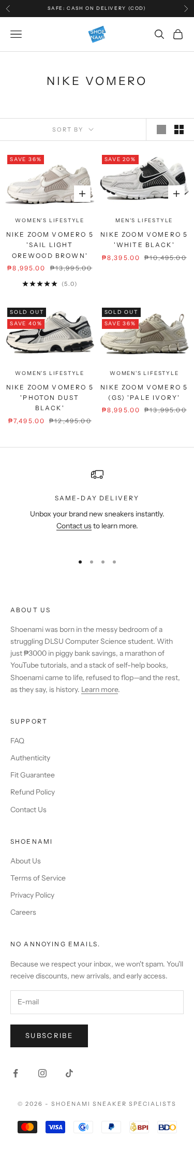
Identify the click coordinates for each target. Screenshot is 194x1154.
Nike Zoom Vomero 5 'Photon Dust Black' (50, 397)
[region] (97, 506)
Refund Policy (32, 792)
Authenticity (30, 757)
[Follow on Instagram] (42, 1073)
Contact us (74, 525)
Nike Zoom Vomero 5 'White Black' (144, 239)
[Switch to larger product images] (161, 129)
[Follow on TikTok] (69, 1073)
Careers (23, 912)
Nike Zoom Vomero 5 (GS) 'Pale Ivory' (144, 392)
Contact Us (28, 809)
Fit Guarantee (32, 775)
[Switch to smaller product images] (179, 129)
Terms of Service (38, 878)
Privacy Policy (32, 895)
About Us (25, 860)
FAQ (17, 740)
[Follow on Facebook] (15, 1073)
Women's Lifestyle (49, 220)
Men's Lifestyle (144, 220)
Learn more (99, 689)
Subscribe (49, 1035)
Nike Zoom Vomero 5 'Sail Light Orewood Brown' (50, 244)
